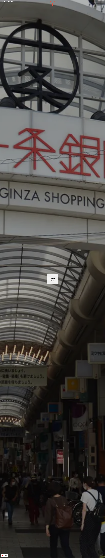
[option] (23, 1)
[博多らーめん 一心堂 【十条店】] (52, 3)
